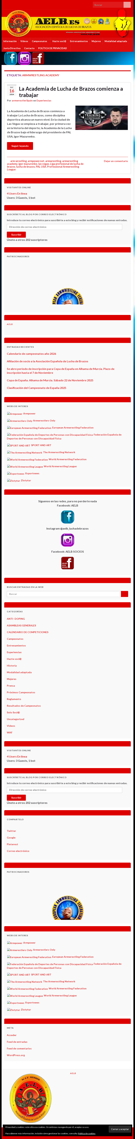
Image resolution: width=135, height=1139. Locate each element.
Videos (24, 41)
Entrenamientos (79, 41)
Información (10, 41)
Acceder (12, 1035)
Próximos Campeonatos (21, 692)
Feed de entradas (17, 1041)
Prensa (11, 685)
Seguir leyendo (20, 145)
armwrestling (53, 160)
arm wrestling (18, 160)
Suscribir (16, 234)
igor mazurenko (27, 163)
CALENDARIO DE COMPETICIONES (27, 632)
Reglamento (14, 698)
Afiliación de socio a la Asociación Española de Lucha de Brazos (47, 361)
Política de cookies (86, 1133)
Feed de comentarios (19, 1048)
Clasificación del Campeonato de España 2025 (36, 387)
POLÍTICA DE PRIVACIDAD (53, 48)
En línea (17, 193)
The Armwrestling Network (59, 452)
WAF (9, 732)
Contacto (29, 48)
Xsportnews (32, 473)
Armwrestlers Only (44, 420)
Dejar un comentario (116, 160)
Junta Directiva (11, 48)
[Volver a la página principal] (67, 24)
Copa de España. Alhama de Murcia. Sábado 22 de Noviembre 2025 (50, 380)
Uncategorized (15, 719)
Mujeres (96, 41)
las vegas (43, 163)
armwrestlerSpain (22, 100)
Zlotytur (25, 480)
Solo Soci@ (13, 712)
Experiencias (44, 100)
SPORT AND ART (41, 445)
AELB (10, 324)
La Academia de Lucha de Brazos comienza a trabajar (71, 91)
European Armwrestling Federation (73, 427)
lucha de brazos (25, 166)
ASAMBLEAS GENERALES (21, 625)
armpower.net (36, 160)
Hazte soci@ (59, 41)
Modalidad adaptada (116, 41)
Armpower (29, 413)
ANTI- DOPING (16, 618)
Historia (12, 665)
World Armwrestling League (60, 466)
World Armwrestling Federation (67, 459)
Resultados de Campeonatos (24, 705)
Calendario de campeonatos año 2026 (31, 353)
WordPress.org (16, 1055)
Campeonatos (40, 41)
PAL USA (41, 166)
